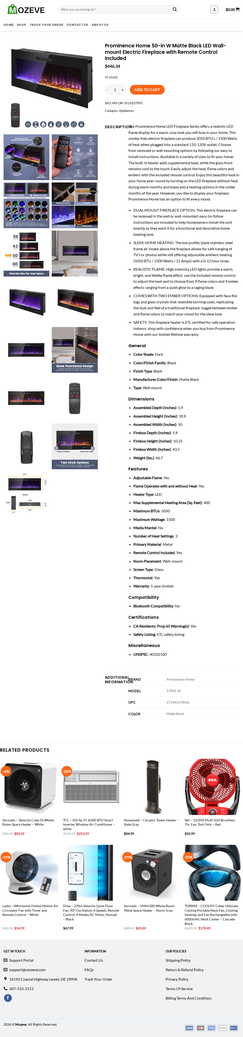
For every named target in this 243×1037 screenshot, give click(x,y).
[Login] (214, 9)
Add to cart (147, 89)
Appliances (126, 111)
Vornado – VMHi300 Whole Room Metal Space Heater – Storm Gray (149, 908)
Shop (21, 25)
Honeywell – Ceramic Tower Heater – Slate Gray (151, 822)
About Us (100, 25)
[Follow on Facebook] (8, 998)
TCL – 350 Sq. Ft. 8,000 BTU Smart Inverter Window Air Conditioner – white (89, 824)
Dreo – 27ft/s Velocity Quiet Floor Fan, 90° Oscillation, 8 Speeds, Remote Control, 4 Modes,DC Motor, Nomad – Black (91, 912)
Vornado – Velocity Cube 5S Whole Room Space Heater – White (28, 822)
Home (9, 25)
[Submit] (175, 9)
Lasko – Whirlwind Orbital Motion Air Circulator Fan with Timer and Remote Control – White (30, 910)
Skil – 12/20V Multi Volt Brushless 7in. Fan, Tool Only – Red (210, 822)
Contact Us (77, 25)
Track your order (46, 25)
